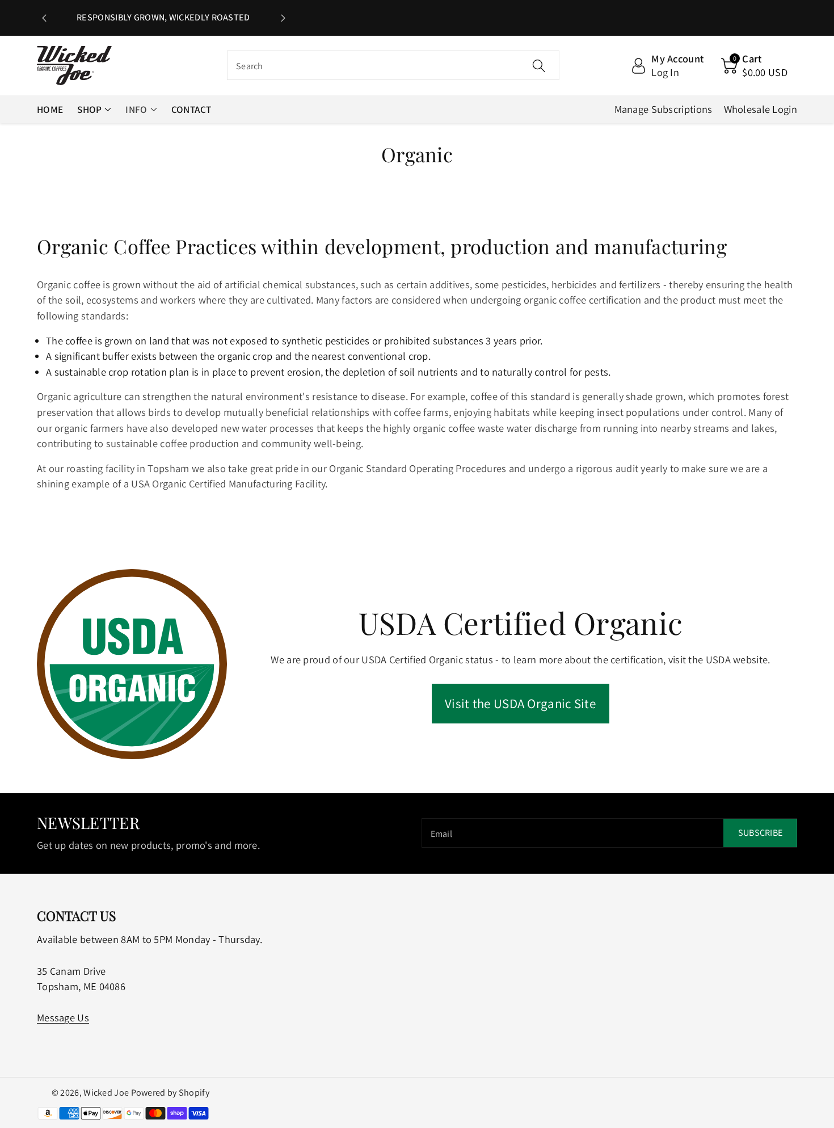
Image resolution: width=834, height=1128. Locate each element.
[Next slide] (283, 18)
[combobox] (393, 66)
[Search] (539, 66)
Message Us (63, 1017)
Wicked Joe (106, 1092)
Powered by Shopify (170, 1092)
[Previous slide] (44, 18)
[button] (754, 65)
